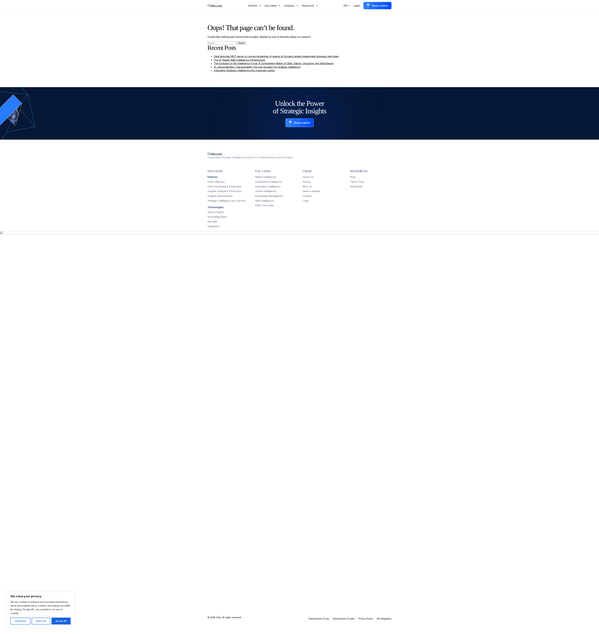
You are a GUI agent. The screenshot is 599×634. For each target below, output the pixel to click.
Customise (20, 621)
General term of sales (344, 618)
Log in (356, 5)
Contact (307, 196)
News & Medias (311, 191)
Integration (213, 226)
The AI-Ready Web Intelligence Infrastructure (239, 60)
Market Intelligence (265, 176)
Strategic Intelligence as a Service (226, 200)
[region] (40, 609)
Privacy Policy (365, 618)
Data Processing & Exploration (224, 186)
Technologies (215, 207)
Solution (252, 5)
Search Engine (215, 212)
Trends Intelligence (265, 191)
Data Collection (216, 181)
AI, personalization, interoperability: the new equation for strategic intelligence (257, 67)
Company (289, 5)
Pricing (306, 181)
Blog (352, 176)
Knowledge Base (217, 216)
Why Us (307, 186)
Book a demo (380, 5)
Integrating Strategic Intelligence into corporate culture (244, 70)
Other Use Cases (264, 205)
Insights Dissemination (220, 196)
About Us (308, 176)
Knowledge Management (269, 196)
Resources (308, 5)
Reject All (41, 621)
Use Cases (270, 5)
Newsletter (356, 186)
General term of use (319, 618)
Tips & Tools (357, 181)
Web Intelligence (264, 200)
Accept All (61, 621)
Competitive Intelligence (268, 181)
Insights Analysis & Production (224, 191)
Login (306, 200)
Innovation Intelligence (268, 186)
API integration (384, 618)
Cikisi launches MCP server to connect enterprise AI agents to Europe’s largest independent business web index (276, 56)
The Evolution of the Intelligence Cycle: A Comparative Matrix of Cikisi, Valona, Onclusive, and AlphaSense (274, 63)
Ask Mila (212, 221)
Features (212, 176)
